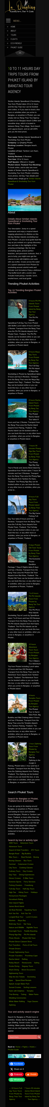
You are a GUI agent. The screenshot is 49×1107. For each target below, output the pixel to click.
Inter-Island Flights (16, 903)
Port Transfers (15, 945)
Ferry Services (30, 882)
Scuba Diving (14, 966)
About (13, 31)
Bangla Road (14, 854)
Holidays (34, 892)
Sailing (37, 963)
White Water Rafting (17, 1001)
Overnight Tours (15, 931)
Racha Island (14, 959)
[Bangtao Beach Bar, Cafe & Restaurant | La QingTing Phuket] (20, 12)
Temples (30, 991)
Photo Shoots (14, 938)
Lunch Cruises (32, 917)
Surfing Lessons (30, 987)
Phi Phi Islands (30, 934)
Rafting (25, 959)
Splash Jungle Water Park (19, 984)
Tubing (24, 994)
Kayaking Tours (30, 910)
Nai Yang (27, 924)
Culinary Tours (15, 871)
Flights (14, 39)
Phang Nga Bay (15, 934)
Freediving (29, 885)
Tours (13, 35)
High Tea (12, 892)
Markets (12, 920)
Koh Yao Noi (14, 913)
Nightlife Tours (32, 927)
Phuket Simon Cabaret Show (20, 942)
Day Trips (13, 875)
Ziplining (12, 1005)
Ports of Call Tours (30, 945)
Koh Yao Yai (26, 913)
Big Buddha (26, 854)
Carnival (12, 864)
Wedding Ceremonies (18, 998)
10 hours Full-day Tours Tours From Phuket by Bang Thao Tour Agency (15, 1093)
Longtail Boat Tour (16, 917)
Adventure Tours (26, 843)
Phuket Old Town (29, 938)
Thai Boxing (14, 994)
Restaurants (27, 963)
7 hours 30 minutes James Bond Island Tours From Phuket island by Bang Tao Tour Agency (32, 1093)
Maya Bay (22, 920)
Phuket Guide (13, 1050)
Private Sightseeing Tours (19, 952)
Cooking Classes (26, 868)
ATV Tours (35, 850)
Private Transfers (16, 956)
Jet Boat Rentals (15, 910)
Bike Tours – (14, 857)
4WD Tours (13, 843)
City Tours (13, 868)
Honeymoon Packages (18, 896)
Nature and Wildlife (16, 927)
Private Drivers (15, 949)
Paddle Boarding (31, 931)
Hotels (32, 1047)
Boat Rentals (26, 857)
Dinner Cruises (15, 878)
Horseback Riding (16, 899)
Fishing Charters (16, 885)
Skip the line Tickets (17, 977)
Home (13, 27)
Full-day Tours (15, 889)
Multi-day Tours (15, 924)
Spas (11, 980)
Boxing (36, 857)
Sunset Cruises (15, 987)
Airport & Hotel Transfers (19, 850)
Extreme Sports (15, 882)
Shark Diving (14, 970)
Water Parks (34, 994)
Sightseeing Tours (16, 973)
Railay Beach (14, 963)
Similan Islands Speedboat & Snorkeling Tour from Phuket (24, 181)
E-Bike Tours (28, 878)
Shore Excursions (28, 970)
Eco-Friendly (16, 43)
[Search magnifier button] (39, 1037)
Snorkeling (31, 977)
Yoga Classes (33, 1001)
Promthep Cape (31, 956)
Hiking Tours (23, 892)
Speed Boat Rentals (23, 980)
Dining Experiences (27, 875)
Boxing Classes (15, 861)
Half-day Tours (29, 889)
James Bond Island (17, 906)
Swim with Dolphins (17, 991)
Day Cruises (28, 871)
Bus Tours (28, 861)
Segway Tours (28, 966)
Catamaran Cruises (26, 864)
